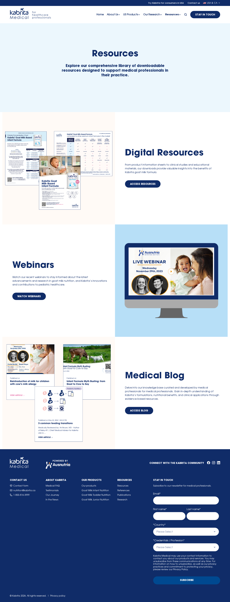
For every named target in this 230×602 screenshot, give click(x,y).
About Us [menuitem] (112, 14)
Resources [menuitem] (172, 14)
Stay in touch (205, 15)
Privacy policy (57, 595)
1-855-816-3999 (21, 495)
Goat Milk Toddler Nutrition (96, 495)
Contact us (194, 3)
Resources (122, 485)
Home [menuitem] (100, 14)
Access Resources (143, 184)
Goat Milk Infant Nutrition (95, 490)
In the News (52, 499)
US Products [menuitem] (130, 14)
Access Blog (139, 411)
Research (122, 499)
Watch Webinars (29, 296)
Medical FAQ (53, 485)
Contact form (20, 485)
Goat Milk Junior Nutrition (95, 499)
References (123, 490)
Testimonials (52, 490)
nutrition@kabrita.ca (24, 490)
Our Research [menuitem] (151, 14)
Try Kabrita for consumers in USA (166, 3)
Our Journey (52, 495)
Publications (124, 495)
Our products (89, 485)
